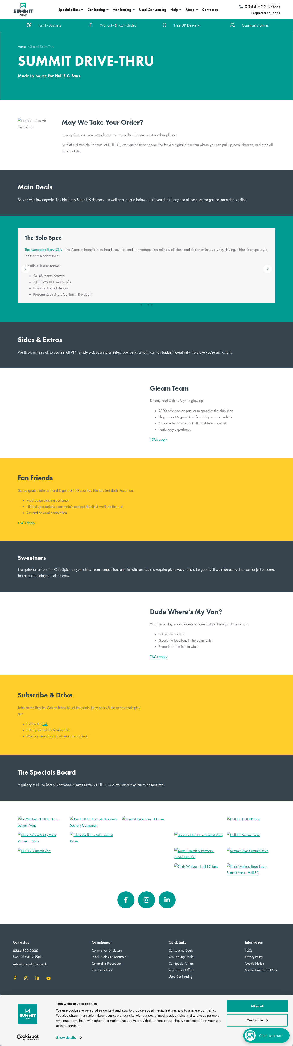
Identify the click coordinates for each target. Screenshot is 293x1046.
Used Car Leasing (152, 9)
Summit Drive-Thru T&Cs (261, 970)
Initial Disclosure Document (109, 957)
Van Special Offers (181, 970)
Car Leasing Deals (181, 950)
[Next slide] (267, 269)
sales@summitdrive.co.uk (30, 964)
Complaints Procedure (106, 963)
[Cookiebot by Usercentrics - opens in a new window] (28, 1037)
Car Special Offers (181, 963)
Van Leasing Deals (181, 957)
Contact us (210, 9)
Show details (66, 1037)
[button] (141, 305)
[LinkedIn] (167, 899)
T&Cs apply (158, 439)
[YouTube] (48, 979)
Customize (255, 1020)
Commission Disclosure (107, 950)
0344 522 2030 (25, 950)
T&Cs (248, 950)
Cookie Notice (254, 963)
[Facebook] (125, 899)
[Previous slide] (25, 269)
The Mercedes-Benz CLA (43, 249)
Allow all (257, 1006)
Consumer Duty (102, 970)
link (45, 724)
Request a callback (265, 12)
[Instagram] (146, 899)
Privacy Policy (254, 957)
